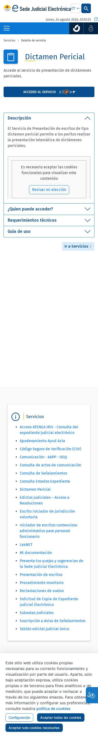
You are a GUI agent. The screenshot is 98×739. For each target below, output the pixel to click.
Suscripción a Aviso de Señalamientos (52, 621)
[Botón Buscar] (86, 8)
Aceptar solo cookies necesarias (34, 728)
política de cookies (53, 708)
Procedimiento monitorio (42, 582)
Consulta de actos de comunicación (50, 465)
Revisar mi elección (49, 189)
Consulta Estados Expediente (45, 481)
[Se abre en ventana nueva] (76, 28)
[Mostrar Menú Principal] (6, 28)
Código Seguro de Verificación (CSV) (50, 449)
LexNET (26, 544)
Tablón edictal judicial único (44, 629)
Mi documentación (36, 552)
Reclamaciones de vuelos (42, 591)
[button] (75, 8)
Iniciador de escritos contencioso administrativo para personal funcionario (48, 531)
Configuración (19, 717)
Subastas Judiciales (37, 612)
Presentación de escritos (41, 574)
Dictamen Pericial (35, 489)
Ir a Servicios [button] (76, 246)
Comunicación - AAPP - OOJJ (43, 457)
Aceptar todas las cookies (60, 717)
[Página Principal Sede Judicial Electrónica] (41, 8)
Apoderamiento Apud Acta (42, 441)
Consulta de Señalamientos (43, 473)
